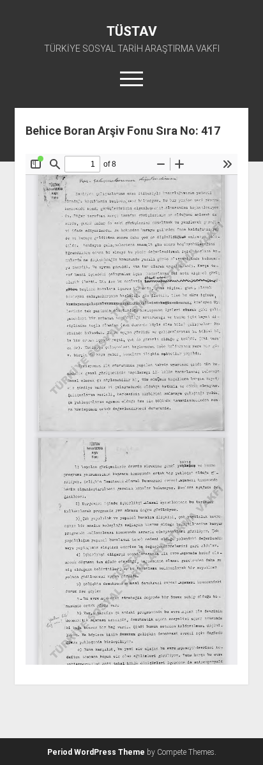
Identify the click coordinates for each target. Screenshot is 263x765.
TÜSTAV (132, 31)
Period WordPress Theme (96, 752)
